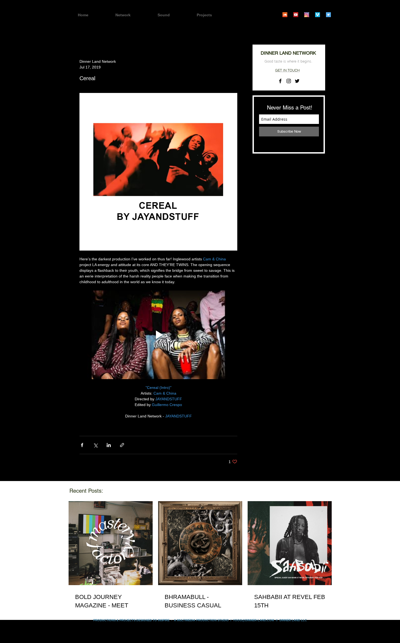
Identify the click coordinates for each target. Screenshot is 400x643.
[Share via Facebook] (82, 445)
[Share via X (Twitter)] (95, 445)
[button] (214, 15)
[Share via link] (122, 445)
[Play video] (158, 335)
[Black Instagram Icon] (289, 81)
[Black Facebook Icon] (280, 81)
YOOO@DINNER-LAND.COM (253, 620)
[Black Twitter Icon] (297, 81)
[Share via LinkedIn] (108, 445)
